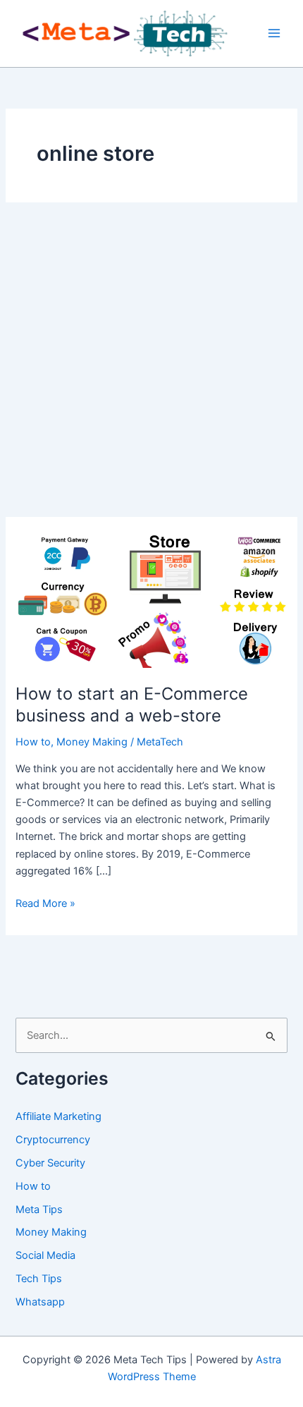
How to (33, 742)
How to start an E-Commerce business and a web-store (132, 704)
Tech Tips (39, 1278)
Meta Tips (39, 1209)
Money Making (92, 742)
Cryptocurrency (53, 1139)
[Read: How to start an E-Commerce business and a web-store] (151, 599)
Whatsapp (40, 1302)
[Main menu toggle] (274, 34)
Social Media (45, 1255)
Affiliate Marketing (58, 1116)
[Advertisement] (151, 359)
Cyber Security (50, 1163)
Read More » (45, 904)
